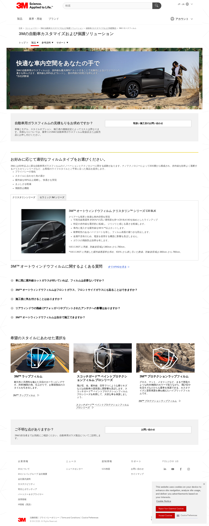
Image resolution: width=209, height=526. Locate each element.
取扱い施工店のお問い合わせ (148, 123)
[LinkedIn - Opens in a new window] (164, 469)
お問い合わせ (137, 469)
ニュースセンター (74, 469)
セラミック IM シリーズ (52, 197)
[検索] (156, 5)
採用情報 (22, 499)
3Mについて (24, 469)
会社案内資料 (24, 479)
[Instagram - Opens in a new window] (188, 469)
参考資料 (46, 43)
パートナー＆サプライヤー (30, 494)
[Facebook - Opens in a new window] (180, 469)
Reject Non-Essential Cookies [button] (171, 509)
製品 (19, 19)
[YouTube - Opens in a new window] (172, 469)
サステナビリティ (26, 484)
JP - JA (181, 4)
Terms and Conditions (70, 518)
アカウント (182, 19)
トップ (22, 43)
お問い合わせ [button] (148, 430)
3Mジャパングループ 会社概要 (32, 474)
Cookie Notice (163, 501)
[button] (187, 515)
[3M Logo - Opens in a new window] (34, 5)
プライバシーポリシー (49, 518)
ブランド (53, 19)
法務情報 (34, 518)
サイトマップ (137, 474)
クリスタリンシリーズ (23, 197)
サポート (61, 43)
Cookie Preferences (90, 518)
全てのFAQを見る (117, 267)
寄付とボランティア (27, 489)
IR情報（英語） (25, 505)
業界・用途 (35, 19)
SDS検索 (106, 469)
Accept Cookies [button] (165, 516)
